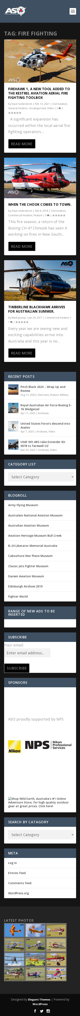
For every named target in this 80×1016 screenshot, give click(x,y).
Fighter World (18, 596)
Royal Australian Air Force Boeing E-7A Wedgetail (46, 407)
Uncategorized (37, 108)
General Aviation (17, 108)
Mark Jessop (19, 317)
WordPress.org (18, 893)
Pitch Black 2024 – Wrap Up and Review (43, 388)
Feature (38, 215)
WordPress (40, 1004)
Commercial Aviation (20, 215)
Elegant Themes (39, 999)
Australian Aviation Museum (28, 525)
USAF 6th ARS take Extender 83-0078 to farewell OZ (43, 444)
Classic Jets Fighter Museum (28, 566)
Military (64, 395)
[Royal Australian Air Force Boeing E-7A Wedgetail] (13, 408)
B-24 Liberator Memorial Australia (32, 546)
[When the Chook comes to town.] (40, 178)
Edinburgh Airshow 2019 (25, 586)
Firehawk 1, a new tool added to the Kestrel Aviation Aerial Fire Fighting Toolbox (39, 93)
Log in (12, 863)
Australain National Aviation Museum (35, 515)
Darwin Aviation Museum (26, 576)
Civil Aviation (59, 104)
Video (50, 108)
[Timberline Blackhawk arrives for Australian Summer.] (40, 280)
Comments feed (19, 883)
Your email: (14, 645)
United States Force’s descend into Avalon (45, 425)
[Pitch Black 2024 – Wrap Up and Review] (13, 389)
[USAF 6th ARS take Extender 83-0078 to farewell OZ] (13, 444)
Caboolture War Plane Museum (30, 556)
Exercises (43, 395)
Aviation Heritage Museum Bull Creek (35, 536)
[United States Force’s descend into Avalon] (13, 426)
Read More (21, 143)
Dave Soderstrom (22, 104)
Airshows (43, 413)
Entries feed (17, 873)
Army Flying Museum (23, 505)
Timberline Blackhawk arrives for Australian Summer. (36, 309)
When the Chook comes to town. (40, 204)
